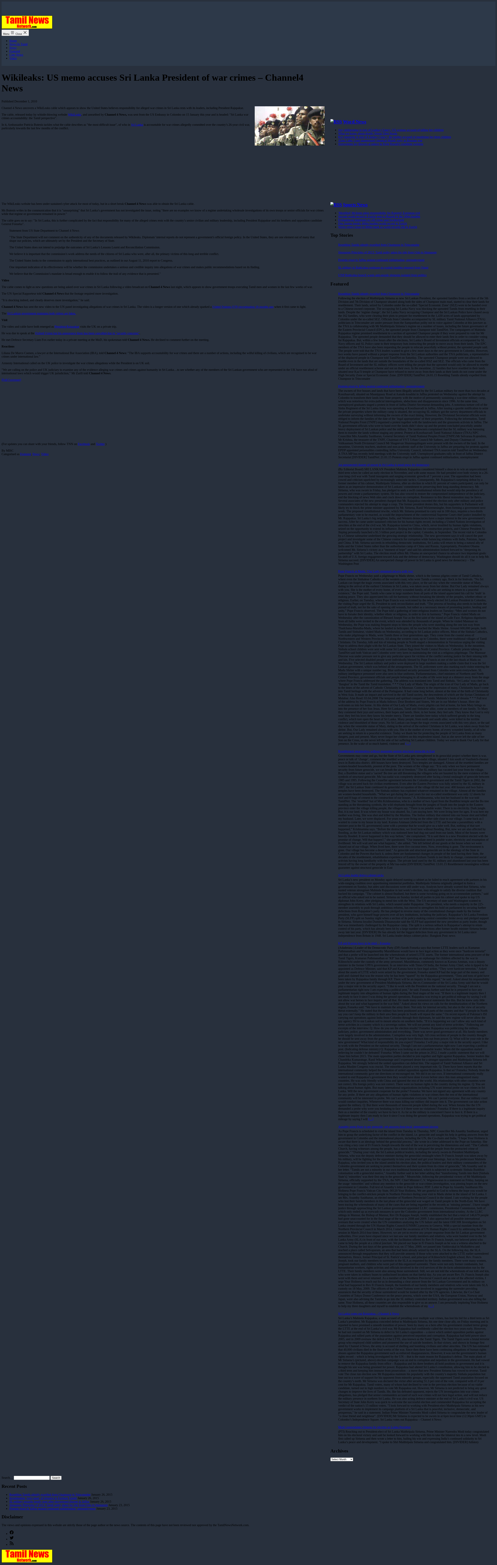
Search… (7, 1477)
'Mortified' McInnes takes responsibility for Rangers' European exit (379, 213)
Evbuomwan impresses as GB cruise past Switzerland (371, 220)
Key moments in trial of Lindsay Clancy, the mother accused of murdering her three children (394, 137)
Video (13, 58)
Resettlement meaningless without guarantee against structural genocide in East (386, 751)
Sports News (355, 204)
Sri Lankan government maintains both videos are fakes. (41, 313)
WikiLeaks (74, 114)
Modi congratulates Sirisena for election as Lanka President (374, 1427)
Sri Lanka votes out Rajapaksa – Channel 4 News (368, 1313)
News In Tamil (18, 44)
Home (13, 40)
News (13, 47)
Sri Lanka (137, 124)
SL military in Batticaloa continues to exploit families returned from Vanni (383, 267)
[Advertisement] (118, 412)
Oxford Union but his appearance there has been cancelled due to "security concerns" (87, 333)
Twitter (100, 444)
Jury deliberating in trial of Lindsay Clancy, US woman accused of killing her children (391, 130)
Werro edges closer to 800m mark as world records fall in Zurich (377, 227)
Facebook (84, 444)
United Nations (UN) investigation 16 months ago (243, 306)
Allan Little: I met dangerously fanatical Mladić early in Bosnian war (380, 140)
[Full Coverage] (11, 379)
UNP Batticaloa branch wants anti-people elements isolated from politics (382, 275)
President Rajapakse (67, 326)
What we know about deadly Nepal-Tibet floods (367, 133)
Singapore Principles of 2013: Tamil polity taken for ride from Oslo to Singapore (387, 252)
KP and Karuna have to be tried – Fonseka (364, 943)
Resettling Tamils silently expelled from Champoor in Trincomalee (378, 244)
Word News (354, 121)
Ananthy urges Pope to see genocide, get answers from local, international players (388, 1126)
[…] (407, 743)
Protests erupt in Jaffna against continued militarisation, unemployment (381, 260)
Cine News (16, 54)
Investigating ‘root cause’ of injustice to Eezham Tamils (43, 1498)
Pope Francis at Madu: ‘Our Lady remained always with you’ (376, 571)
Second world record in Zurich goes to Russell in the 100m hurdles (379, 216)
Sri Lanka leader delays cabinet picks (361, 875)
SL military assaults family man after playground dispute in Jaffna (49, 1501)
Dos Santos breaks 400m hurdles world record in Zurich (372, 223)
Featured (14, 51)
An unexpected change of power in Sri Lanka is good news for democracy (383, 464)
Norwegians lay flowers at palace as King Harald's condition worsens (380, 144)
